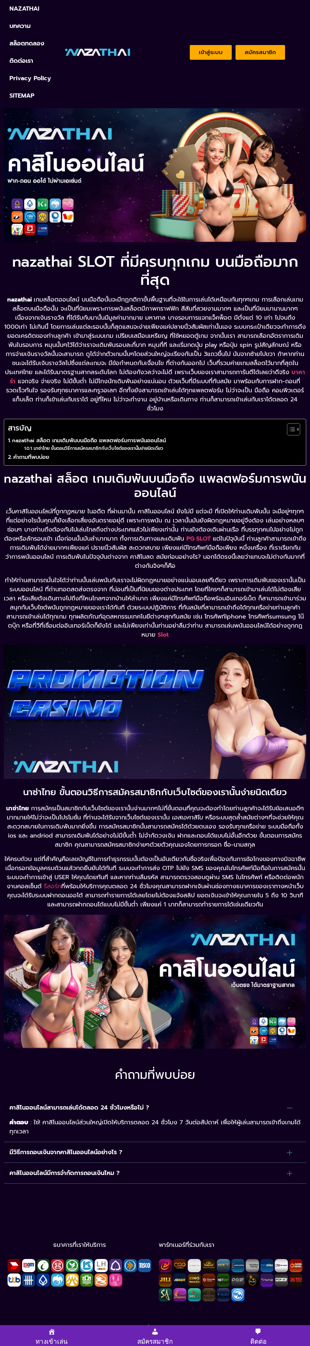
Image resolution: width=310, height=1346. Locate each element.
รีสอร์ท (52, 886)
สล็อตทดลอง (26, 43)
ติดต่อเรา (21, 60)
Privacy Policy (30, 78)
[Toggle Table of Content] (289, 429)
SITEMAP (21, 95)
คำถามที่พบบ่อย (31, 457)
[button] (155, 1107)
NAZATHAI (24, 8)
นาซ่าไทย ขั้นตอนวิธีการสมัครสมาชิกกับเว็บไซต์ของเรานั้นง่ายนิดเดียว (98, 448)
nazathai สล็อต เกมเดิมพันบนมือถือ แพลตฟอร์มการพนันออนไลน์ (89, 440)
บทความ (20, 26)
